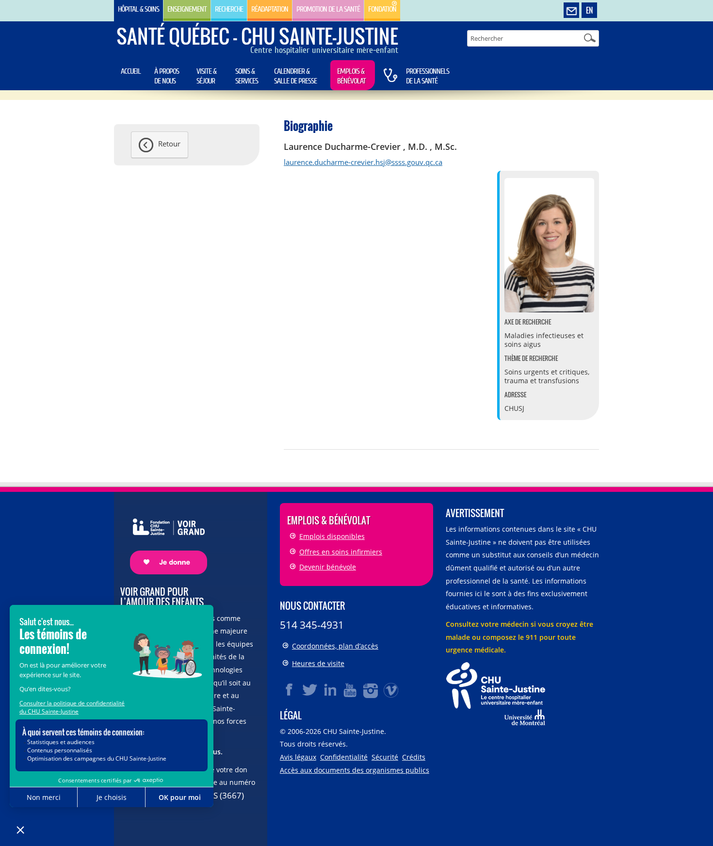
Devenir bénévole (327, 566)
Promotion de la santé (328, 9)
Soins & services (246, 76)
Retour (169, 143)
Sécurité (385, 757)
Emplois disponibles (332, 536)
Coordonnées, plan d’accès (335, 646)
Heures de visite (318, 663)
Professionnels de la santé (427, 76)
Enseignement (187, 9)
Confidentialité (344, 757)
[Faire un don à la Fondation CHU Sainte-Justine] (163, 537)
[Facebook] (289, 690)
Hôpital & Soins (138, 9)
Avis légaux (298, 757)
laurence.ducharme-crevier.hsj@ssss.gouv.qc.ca (363, 162)
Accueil (131, 71)
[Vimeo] (391, 690)
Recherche (229, 9)
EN (589, 10)
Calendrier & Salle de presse (295, 76)
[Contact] (571, 10)
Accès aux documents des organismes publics (354, 770)
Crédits (413, 757)
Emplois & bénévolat (351, 76)
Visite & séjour (206, 76)
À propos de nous (166, 76)
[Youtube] (350, 690)
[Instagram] (371, 690)
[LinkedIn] (330, 690)
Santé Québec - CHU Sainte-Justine (257, 35)
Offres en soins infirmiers (340, 551)
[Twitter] (310, 690)
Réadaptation (269, 9)
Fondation (382, 9)
